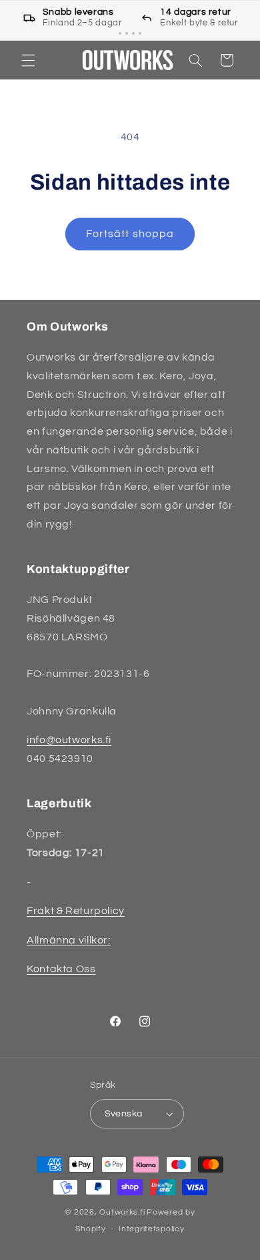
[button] (28, 60)
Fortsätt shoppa (130, 233)
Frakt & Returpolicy (76, 910)
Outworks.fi (122, 1212)
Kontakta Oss (61, 969)
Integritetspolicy (152, 1229)
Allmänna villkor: (69, 940)
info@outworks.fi (69, 739)
